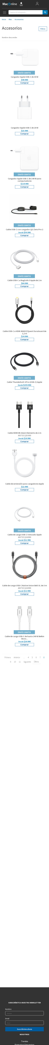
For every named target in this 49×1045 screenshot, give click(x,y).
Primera (8, 657)
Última (36, 661)
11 (20, 662)
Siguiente (27, 662)
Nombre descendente (9, 37)
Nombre (8, 1009)
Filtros (42, 29)
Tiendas (24, 1041)
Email (7, 1018)
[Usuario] (37, 4)
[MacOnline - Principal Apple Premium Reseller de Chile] (13, 4)
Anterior (17, 657)
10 (15, 662)
